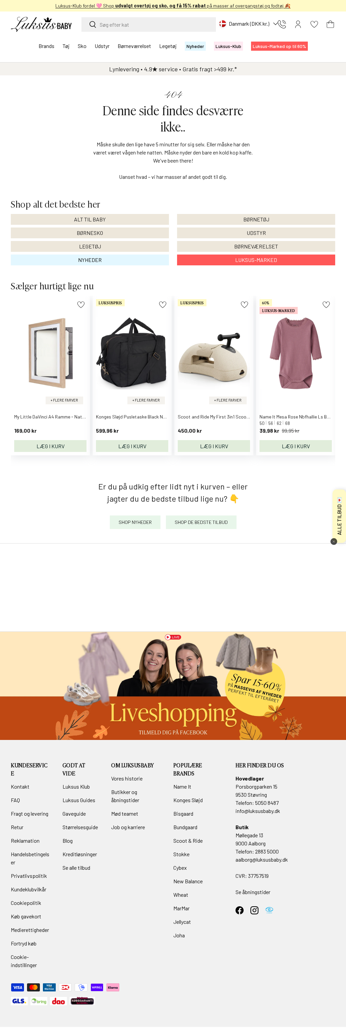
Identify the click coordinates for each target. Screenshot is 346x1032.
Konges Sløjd (188, 800)
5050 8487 (267, 802)
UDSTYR (256, 233)
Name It (182, 786)
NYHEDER (90, 260)
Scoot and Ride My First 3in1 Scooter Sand (221, 416)
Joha (179, 935)
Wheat (180, 894)
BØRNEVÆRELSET (256, 246)
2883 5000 (267, 851)
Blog (68, 840)
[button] (330, 24)
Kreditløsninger (80, 854)
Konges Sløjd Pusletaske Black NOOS (134, 416)
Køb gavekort (26, 916)
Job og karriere (128, 827)
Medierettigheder (30, 930)
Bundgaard (185, 827)
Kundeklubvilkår (28, 889)
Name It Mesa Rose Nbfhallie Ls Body (297, 416)
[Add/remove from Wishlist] (80, 304)
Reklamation (25, 840)
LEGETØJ (90, 246)
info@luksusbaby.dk (258, 811)
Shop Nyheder (135, 522)
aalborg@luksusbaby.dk (262, 859)
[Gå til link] (173, 686)
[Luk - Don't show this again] (333, 541)
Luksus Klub (76, 786)
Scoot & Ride (188, 840)
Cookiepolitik (26, 902)
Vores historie (127, 778)
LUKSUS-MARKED (256, 260)
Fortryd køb (23, 943)
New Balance (188, 881)
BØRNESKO (90, 233)
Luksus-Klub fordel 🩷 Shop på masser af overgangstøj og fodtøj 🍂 (173, 5)
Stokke (181, 854)
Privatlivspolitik (29, 875)
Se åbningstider (253, 892)
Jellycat (182, 921)
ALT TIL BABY (90, 219)
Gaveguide (74, 813)
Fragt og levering (29, 813)
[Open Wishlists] (314, 24)
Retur (17, 827)
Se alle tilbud (76, 867)
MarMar (181, 908)
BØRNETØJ (256, 219)
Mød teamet (124, 813)
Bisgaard (183, 813)
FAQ (15, 800)
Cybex (180, 867)
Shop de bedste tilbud (201, 522)
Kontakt (20, 786)
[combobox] (148, 24)
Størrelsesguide (80, 827)
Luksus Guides (79, 800)
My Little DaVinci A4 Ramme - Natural (52, 416)
